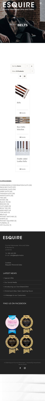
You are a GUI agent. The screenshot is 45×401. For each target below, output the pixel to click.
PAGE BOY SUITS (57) (8, 187)
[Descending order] (32, 66)
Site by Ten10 (22, 364)
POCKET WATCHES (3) (8, 217)
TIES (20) (3, 198)
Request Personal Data (13, 265)
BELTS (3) (3, 214)
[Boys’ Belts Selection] (22, 120)
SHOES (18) (4, 200)
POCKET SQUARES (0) (8, 221)
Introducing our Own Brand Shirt (16, 287)
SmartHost (36, 362)
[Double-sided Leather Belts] (22, 148)
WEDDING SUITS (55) (8, 189)
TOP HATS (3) (5, 212)
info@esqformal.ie (16, 255)
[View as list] (24, 76)
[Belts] (22, 92)
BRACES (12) (4, 204)
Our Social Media (10, 282)
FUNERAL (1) (4, 223)
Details (23, 113)
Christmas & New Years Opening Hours (18, 291)
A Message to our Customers (15, 295)
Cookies (8, 263)
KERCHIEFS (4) (5, 210)
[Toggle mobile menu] (41, 3)
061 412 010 (12, 253)
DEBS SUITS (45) (6, 191)
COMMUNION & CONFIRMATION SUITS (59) (16, 185)
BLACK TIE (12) (5, 202)
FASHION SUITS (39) (7, 193)
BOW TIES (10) (5, 208)
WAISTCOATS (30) (6, 196)
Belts (19, 102)
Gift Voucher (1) (5, 225)
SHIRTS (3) (4, 219)
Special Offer (9, 278)
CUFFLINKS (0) (5, 206)
